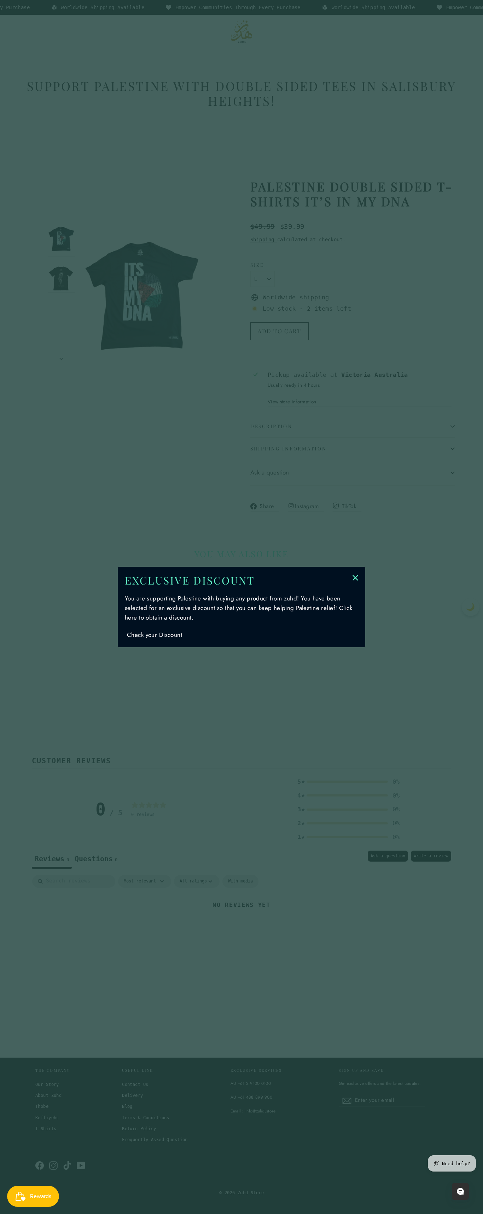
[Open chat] (460, 1191)
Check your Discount (154, 635)
